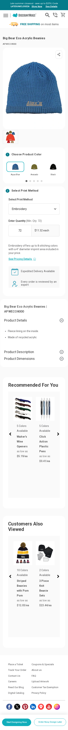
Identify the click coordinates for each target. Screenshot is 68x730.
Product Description (19, 352)
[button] (11, 434)
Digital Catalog (16, 692)
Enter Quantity (25, 220)
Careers (12, 681)
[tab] (34, 320)
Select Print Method (20, 199)
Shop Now (37, 6)
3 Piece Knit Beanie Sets (44, 588)
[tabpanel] (15, 170)
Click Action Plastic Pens (44, 444)
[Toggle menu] (5, 15)
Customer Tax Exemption (45, 687)
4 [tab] (38, 181)
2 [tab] (30, 181)
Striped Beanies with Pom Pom (23, 588)
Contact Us (14, 675)
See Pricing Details (22, 258)
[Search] (47, 15)
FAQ (34, 675)
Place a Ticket (15, 664)
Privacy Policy (39, 692)
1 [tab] (26, 181)
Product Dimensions (19, 359)
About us (37, 670)
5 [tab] (41, 181)
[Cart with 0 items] (62, 15)
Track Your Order (17, 670)
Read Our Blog (16, 687)
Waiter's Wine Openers (22, 441)
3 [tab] (34, 181)
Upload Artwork (40, 681)
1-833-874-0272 (55, 15)
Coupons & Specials (43, 664)
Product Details (15, 320)
